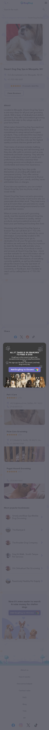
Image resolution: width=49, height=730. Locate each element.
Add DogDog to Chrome (22, 369)
